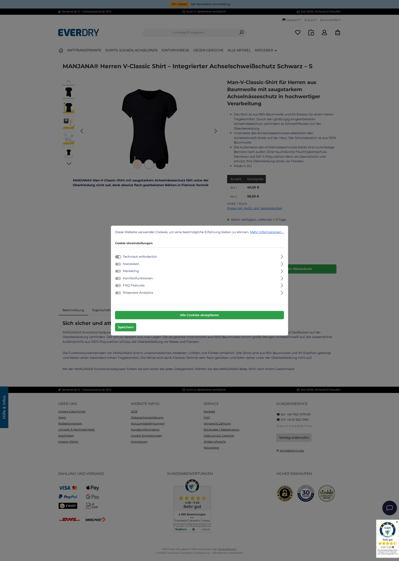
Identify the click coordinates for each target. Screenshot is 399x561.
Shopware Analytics (138, 292)
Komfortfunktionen (138, 278)
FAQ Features (133, 285)
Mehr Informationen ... (267, 232)
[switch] (118, 264)
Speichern (126, 327)
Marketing (131, 271)
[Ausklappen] (282, 256)
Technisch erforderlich (140, 257)
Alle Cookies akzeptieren (199, 315)
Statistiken (131, 264)
